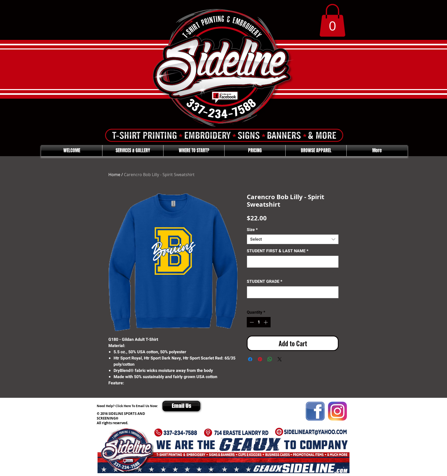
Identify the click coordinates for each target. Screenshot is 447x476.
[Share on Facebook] (250, 359)
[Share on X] (280, 359)
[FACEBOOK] (315, 411)
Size (252, 229)
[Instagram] (337, 411)
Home (114, 174)
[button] (332, 20)
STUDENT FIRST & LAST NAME (277, 251)
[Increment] (266, 322)
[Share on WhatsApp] (270, 359)
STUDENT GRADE (264, 281)
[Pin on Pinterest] (260, 359)
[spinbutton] (259, 322)
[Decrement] (251, 322)
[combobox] (293, 239)
